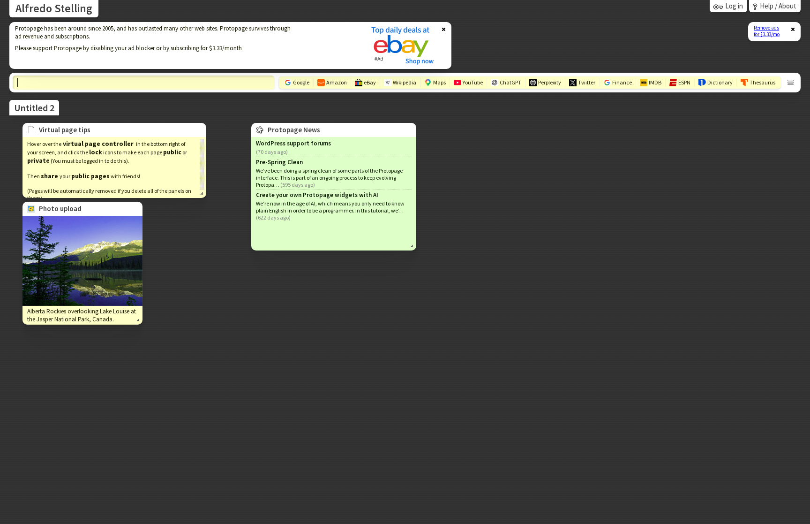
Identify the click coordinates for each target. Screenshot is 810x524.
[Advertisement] (184, 45)
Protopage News (294, 129)
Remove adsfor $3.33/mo (767, 31)
